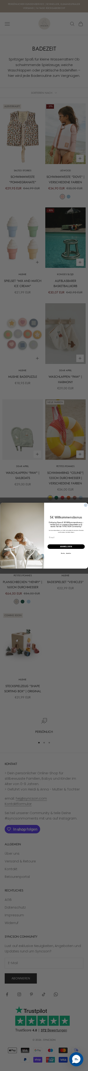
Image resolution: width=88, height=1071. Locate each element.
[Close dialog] (85, 505)
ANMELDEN (66, 546)
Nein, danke (66, 553)
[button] (76, 1059)
